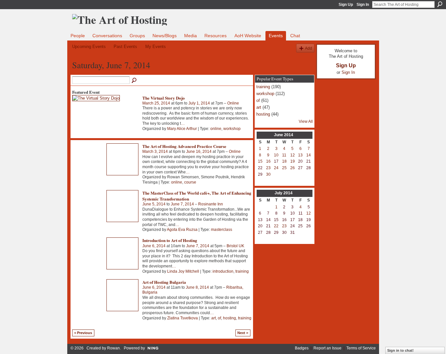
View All (306, 121)
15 (260, 161)
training (242, 271)
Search (439, 4)
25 (284, 168)
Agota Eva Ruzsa (182, 229)
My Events (155, 46)
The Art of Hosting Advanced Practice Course (184, 146)
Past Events (125, 46)
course (190, 182)
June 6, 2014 (154, 246)
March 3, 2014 (155, 151)
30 (268, 174)
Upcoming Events (89, 46)
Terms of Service (361, 348)
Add (308, 48)
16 (268, 161)
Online (233, 103)
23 (268, 168)
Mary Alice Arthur (182, 128)
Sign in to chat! (400, 350)
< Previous (83, 333)
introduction (223, 271)
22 (276, 226)
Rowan (113, 348)
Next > (242, 333)
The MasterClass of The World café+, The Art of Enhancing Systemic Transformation (196, 196)
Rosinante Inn (210, 204)
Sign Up (346, 4)
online (215, 128)
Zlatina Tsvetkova (182, 318)
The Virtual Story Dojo (163, 98)
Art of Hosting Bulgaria (164, 282)
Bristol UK (235, 246)
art (213, 318)
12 (292, 155)
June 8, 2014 (197, 287)
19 (292, 161)
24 (276, 168)
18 (284, 161)
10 (276, 155)
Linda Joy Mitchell (183, 271)
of (219, 318)
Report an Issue (327, 348)
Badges (302, 348)
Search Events (134, 81)
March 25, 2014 (156, 103)
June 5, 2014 (154, 204)
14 (308, 155)
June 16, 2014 (199, 151)
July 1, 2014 (199, 103)
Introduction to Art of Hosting (169, 240)
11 (284, 155)
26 (292, 168)
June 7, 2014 (182, 204)
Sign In (363, 4)
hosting (229, 318)
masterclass (221, 229)
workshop (232, 128)
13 (300, 155)
